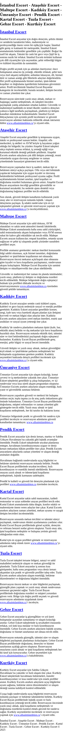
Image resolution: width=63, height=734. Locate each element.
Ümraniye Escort (15, 367)
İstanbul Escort (13, 32)
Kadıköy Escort (13, 296)
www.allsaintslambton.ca (20, 123)
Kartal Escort (12, 491)
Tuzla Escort (11, 553)
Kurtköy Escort (13, 663)
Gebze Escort (11, 609)
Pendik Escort (12, 429)
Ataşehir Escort (13, 130)
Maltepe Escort (13, 216)
